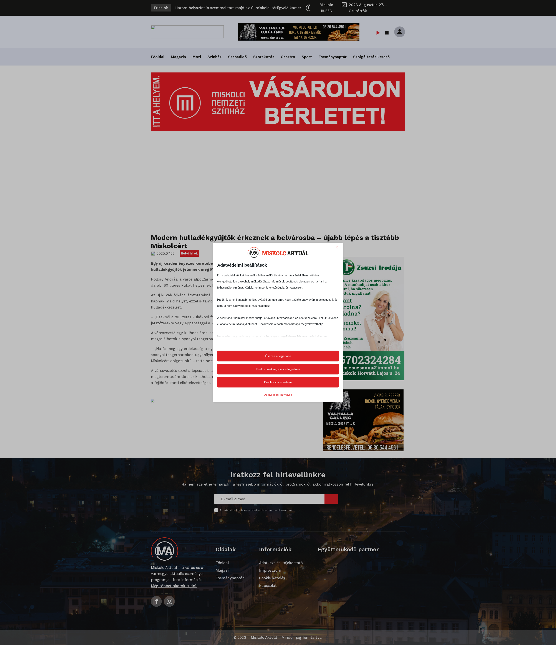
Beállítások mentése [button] (278, 382)
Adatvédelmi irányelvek (278, 394)
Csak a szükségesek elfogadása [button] (278, 369)
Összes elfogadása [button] (278, 356)
